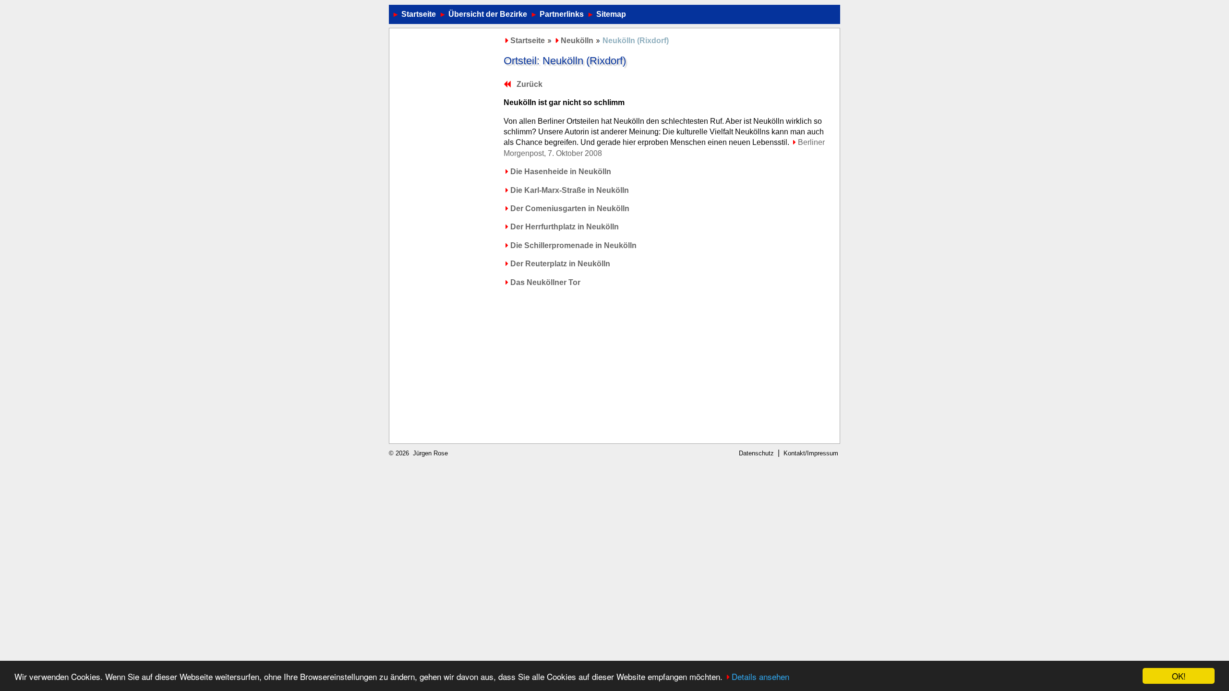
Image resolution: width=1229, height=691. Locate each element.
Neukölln (577, 40)
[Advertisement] (445, 177)
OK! (1179, 676)
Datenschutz (756, 453)
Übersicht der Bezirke (487, 14)
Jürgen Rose (430, 453)
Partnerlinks (562, 14)
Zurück (529, 84)
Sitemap (611, 14)
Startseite (418, 14)
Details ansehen (760, 676)
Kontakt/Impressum (810, 453)
